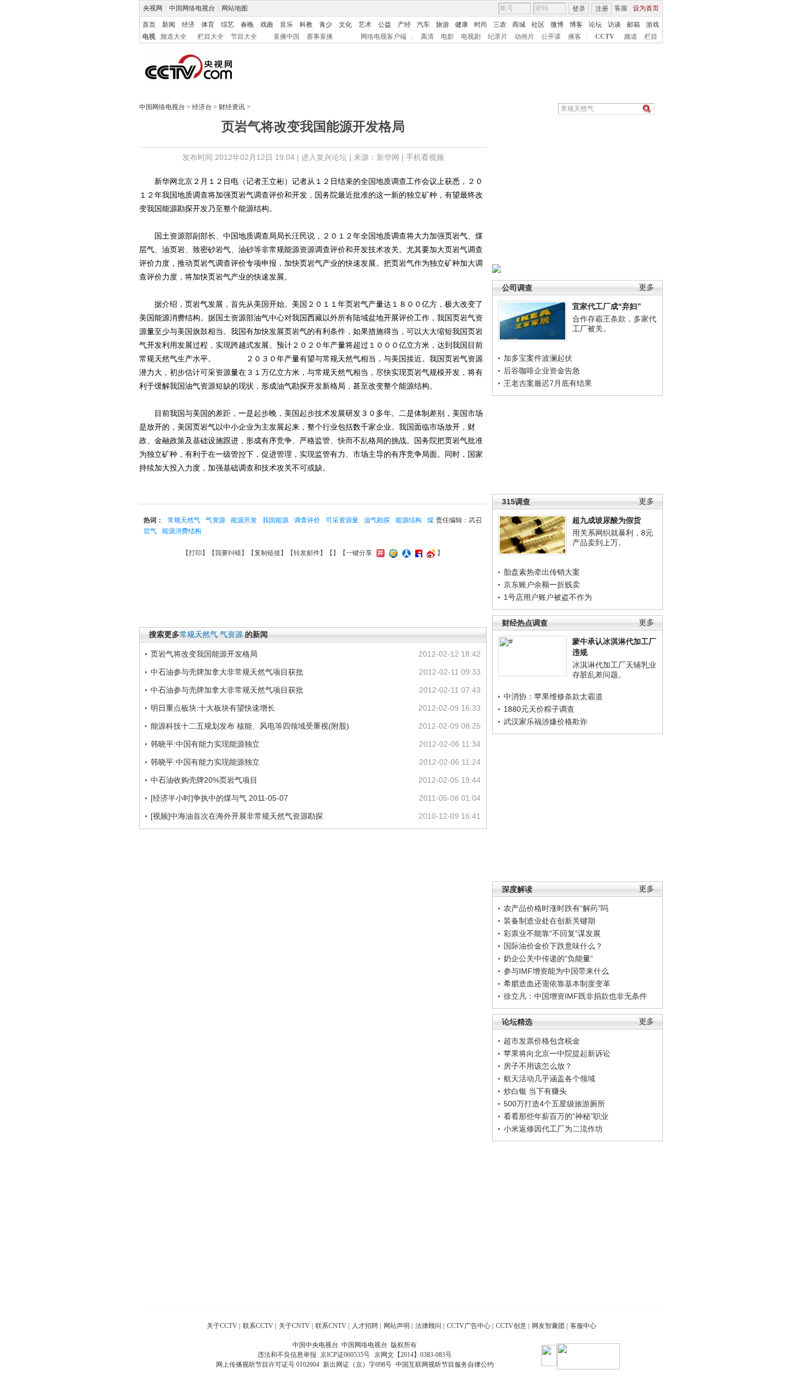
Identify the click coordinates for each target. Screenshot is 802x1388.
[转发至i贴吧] (417, 553)
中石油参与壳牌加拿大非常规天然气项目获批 (227, 672)
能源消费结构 (181, 531)
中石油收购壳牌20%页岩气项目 (204, 780)
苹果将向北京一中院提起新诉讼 (557, 1053)
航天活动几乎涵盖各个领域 (549, 1078)
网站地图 (235, 8)
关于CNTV (294, 1326)
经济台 (202, 107)
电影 (447, 36)
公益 (384, 24)
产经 (404, 24)
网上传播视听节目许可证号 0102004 (267, 1364)
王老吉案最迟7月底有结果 (548, 383)
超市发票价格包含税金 (542, 1040)
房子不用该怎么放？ (538, 1066)
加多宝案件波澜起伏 (538, 358)
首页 (148, 24)
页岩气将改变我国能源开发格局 (204, 654)
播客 (574, 36)
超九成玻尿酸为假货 (606, 520)
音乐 (286, 24)
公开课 (551, 36)
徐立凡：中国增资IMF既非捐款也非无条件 (575, 996)
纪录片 (497, 36)
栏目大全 (210, 36)
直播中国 (286, 36)
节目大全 (244, 36)
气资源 (215, 520)
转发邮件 (307, 553)
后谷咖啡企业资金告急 (542, 370)
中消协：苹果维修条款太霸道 (553, 696)
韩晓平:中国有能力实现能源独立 (205, 744)
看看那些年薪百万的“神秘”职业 (556, 1116)
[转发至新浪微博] (429, 553)
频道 (630, 36)
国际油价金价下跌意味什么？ (553, 946)
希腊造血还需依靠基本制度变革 (557, 983)
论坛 (595, 24)
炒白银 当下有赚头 (535, 1091)
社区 (537, 24)
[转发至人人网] (405, 553)
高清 (427, 36)
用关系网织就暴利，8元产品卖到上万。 (612, 537)
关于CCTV (222, 1326)
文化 (345, 24)
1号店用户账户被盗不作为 (548, 597)
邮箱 (633, 24)
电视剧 (471, 36)
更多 (646, 287)
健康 (461, 24)
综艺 (227, 24)
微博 (557, 24)
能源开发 (244, 520)
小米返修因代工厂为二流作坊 (553, 1128)
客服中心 (583, 1326)
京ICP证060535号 (345, 1355)
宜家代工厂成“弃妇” (606, 306)
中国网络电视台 (192, 8)
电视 (148, 36)
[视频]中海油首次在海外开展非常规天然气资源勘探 (237, 816)
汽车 (423, 24)
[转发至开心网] (379, 553)
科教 (306, 24)
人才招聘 (365, 1326)
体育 (207, 24)
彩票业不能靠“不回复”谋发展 (552, 933)
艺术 (365, 24)
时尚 (480, 24)
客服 (620, 8)
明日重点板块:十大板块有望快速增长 (213, 708)
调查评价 (307, 520)
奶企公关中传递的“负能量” (548, 958)
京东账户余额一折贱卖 (542, 584)
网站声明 (397, 1326)
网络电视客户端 (383, 36)
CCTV (604, 36)
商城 (518, 24)
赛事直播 (320, 36)
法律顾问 (428, 1326)
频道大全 (173, 36)
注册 (601, 9)
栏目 (650, 36)
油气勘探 (377, 520)
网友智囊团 (548, 1326)
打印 (195, 553)
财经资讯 (232, 107)
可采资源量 (342, 520)
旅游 (442, 24)
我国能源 (275, 520)
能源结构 (409, 520)
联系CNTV (330, 1326)
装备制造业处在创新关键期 (549, 920)
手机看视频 (425, 157)
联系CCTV (258, 1326)
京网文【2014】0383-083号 (413, 1355)
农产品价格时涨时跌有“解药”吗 (556, 908)
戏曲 (266, 24)
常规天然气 (183, 520)
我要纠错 (228, 553)
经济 (188, 24)
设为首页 (646, 8)
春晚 (247, 24)
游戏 (652, 24)
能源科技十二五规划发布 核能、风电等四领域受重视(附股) (250, 726)
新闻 (168, 24)
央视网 (153, 8)
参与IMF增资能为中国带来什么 (556, 971)
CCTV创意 (511, 1326)
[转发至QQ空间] (392, 553)
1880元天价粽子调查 (539, 709)
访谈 (614, 24)
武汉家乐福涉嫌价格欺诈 (546, 721)
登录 (578, 9)
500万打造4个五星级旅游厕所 (554, 1103)
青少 (325, 24)
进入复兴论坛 (324, 157)
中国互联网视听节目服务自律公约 (445, 1364)
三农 (499, 24)
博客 (576, 24)
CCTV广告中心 (468, 1326)
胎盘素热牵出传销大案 (542, 572)
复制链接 (267, 553)
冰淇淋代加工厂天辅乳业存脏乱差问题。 (614, 669)
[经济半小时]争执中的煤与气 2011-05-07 (219, 798)
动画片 (524, 36)
